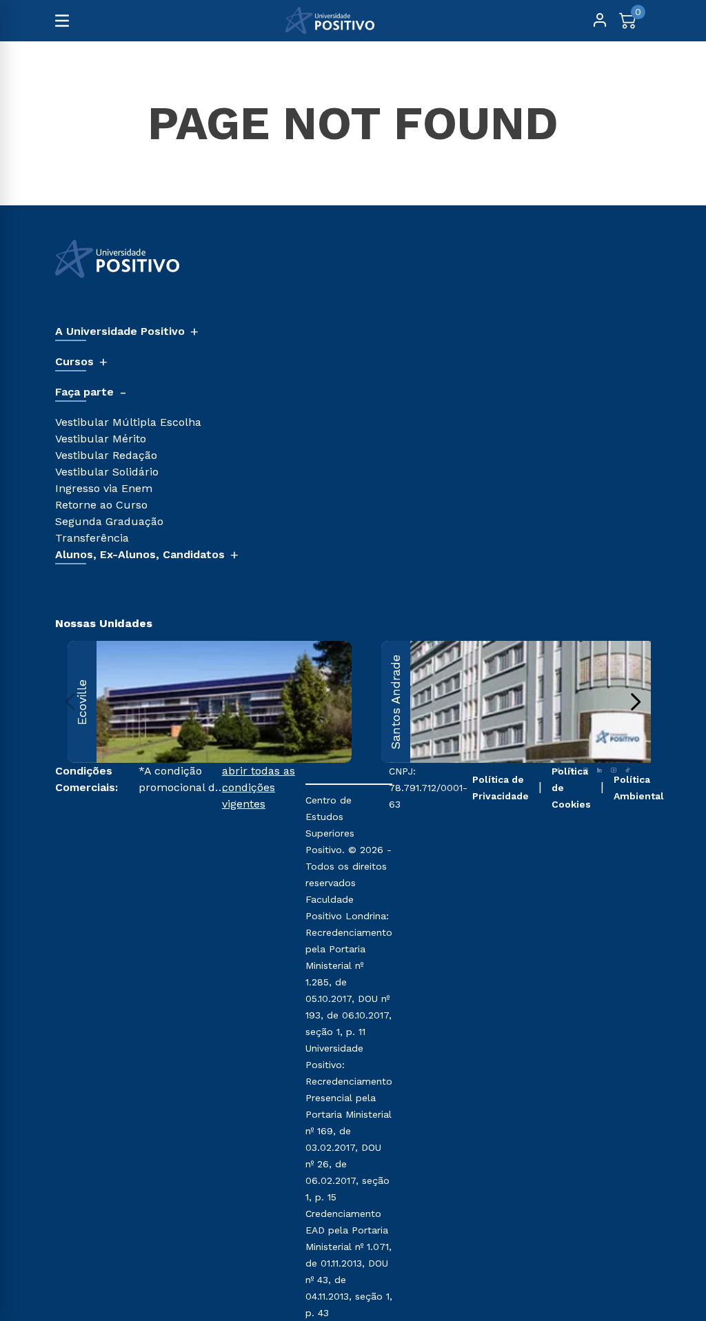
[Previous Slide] (70, 702)
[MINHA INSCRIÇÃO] (600, 20)
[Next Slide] (635, 702)
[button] (263, 1042)
